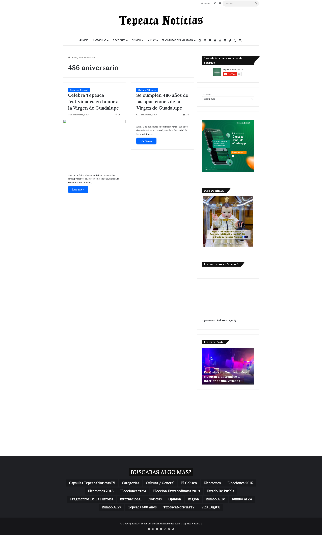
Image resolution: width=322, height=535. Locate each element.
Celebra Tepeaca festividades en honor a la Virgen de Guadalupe (93, 101)
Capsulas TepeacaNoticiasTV (92, 483)
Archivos (206, 94)
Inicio (85, 40)
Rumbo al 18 (215, 499)
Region (193, 499)
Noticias (155, 499)
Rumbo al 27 (111, 507)
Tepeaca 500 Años (142, 507)
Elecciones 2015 (240, 483)
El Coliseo (189, 483)
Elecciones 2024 (133, 491)
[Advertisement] (228, 421)
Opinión (136, 40)
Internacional (131, 499)
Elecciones (119, 40)
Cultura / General (79, 90)
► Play (151, 40)
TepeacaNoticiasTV (179, 507)
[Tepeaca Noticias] (161, 21)
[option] (228, 366)
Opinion (174, 499)
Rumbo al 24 (242, 499)
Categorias (99, 40)
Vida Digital (210, 507)
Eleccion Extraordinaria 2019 (176, 491)
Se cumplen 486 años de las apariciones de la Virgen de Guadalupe (162, 101)
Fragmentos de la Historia (177, 40)
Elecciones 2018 (101, 491)
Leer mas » (78, 189)
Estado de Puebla (220, 491)
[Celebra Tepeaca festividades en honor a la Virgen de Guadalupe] (94, 144)
